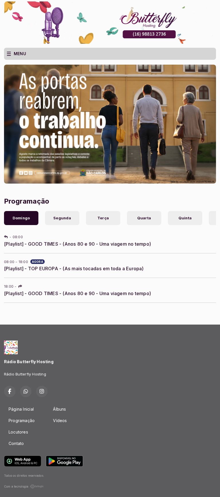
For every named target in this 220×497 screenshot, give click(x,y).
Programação (22, 420)
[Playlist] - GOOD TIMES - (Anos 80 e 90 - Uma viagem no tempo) (77, 244)
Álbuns (59, 409)
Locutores (18, 432)
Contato (16, 443)
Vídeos (60, 420)
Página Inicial (21, 409)
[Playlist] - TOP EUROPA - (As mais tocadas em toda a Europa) (74, 268)
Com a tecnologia (16, 486)
